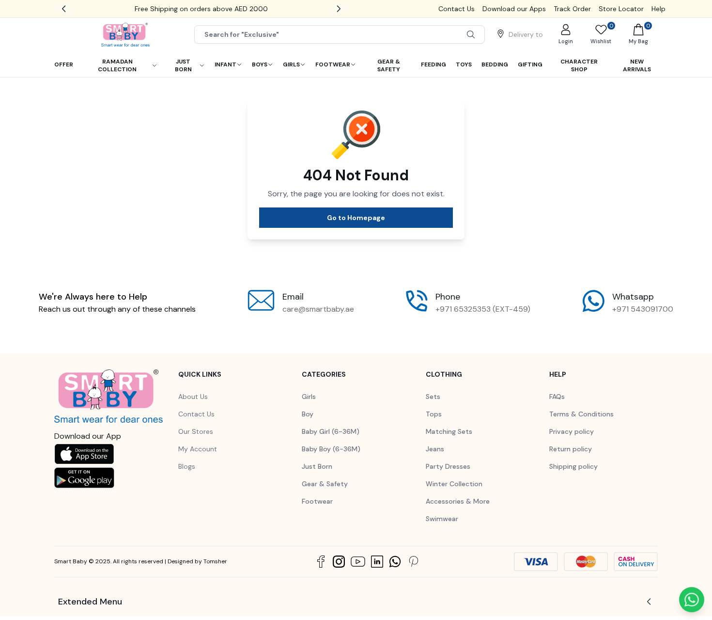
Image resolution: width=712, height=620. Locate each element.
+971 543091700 (642, 309)
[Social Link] (321, 562)
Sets (433, 396)
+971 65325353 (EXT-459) (482, 309)
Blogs (186, 466)
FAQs (557, 396)
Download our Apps (514, 8)
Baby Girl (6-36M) (330, 431)
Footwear (317, 501)
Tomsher (215, 561)
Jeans (435, 449)
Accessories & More (458, 501)
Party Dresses (448, 466)
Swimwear (442, 518)
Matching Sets (449, 431)
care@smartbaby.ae (318, 309)
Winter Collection (454, 483)
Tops (434, 414)
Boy (307, 414)
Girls (309, 396)
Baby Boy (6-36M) (331, 449)
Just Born (317, 466)
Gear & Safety (325, 483)
